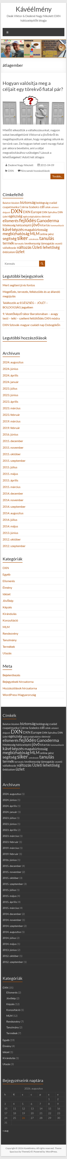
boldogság (42, 202)
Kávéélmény (34, 9)
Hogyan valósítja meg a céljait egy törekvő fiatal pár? (33, 86)
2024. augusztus (13, 362)
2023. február (11, 414)
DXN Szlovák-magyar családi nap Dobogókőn (31, 325)
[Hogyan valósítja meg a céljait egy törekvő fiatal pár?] (33, 97)
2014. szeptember (14, 506)
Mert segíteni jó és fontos (19, 285)
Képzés (7, 607)
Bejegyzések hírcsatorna (18, 681)
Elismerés (9, 581)
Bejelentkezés (11, 675)
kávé (7, 229)
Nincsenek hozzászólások (35, 170)
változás (24, 247)
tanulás (46, 238)
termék (8, 243)
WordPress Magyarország (19, 694)
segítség (10, 238)
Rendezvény (10, 633)
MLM (34, 233)
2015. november (13, 447)
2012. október (12, 539)
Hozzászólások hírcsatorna (20, 688)
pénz (51, 234)
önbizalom (9, 252)
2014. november (13, 500)
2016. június (10, 434)
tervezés (19, 243)
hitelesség (9, 225)
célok (48, 207)
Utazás (7, 653)
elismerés (11, 220)
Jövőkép (8, 600)
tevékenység (32, 243)
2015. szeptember (14, 460)
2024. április (10, 375)
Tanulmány (10, 640)
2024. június (10, 368)
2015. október (12, 454)
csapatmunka (11, 207)
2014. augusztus (13, 513)
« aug (5, 1130)
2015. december (13, 441)
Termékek (9, 646)
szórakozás (34, 239)
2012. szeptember (14, 546)
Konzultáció (10, 620)
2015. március (11, 487)
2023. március (11, 408)
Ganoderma (48, 220)
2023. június (10, 395)
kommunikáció (57, 225)
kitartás (45, 225)
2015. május (10, 473)
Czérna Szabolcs (29, 207)
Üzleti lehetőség (46, 247)
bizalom (15, 202)
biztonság (28, 202)
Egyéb (6, 574)
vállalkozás (9, 247)
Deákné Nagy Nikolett (20, 165)
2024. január (11, 382)
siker (22, 238)
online (43, 234)
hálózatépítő (23, 225)
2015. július (10, 467)
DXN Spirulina (49, 212)
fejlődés (27, 220)
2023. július (10, 388)
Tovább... (57, 176)
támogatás (47, 243)
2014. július (10, 519)
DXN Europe (32, 212)
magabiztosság (36, 229)
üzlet (20, 251)
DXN (11, 170)
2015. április (10, 480)
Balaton (7, 202)
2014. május (10, 526)
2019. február (11, 428)
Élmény (7, 587)
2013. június (10, 533)
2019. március (11, 421)
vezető (58, 243)
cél (42, 206)
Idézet (7, 594)
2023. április (10, 401)
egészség (15, 216)
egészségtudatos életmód (36, 216)
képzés (18, 229)
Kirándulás (10, 613)
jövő (36, 224)
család (53, 202)
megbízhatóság (16, 233)
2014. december (13, 493)
